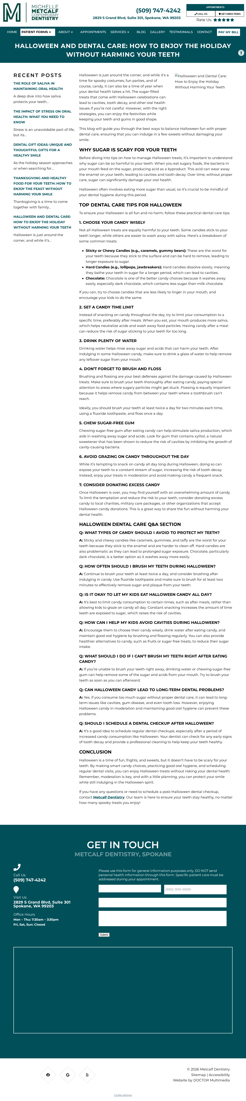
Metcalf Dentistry (109, 797)
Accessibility (219, 1075)
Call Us (202, 14)
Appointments (215, 7)
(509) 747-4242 (158, 10)
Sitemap (198, 1075)
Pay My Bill (228, 32)
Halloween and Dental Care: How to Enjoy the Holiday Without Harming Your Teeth (42, 222)
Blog (141, 32)
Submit (104, 934)
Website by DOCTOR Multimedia (201, 1080)
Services (118, 32)
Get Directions (231, 14)
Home (12, 32)
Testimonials (181, 32)
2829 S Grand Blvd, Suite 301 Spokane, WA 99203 (42, 904)
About (64, 32)
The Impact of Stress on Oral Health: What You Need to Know (42, 116)
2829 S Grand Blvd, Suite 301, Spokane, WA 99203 (137, 18)
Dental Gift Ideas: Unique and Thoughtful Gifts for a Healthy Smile (42, 150)
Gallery (157, 32)
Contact (204, 32)
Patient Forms (35, 32)
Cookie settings (123, 1095)
